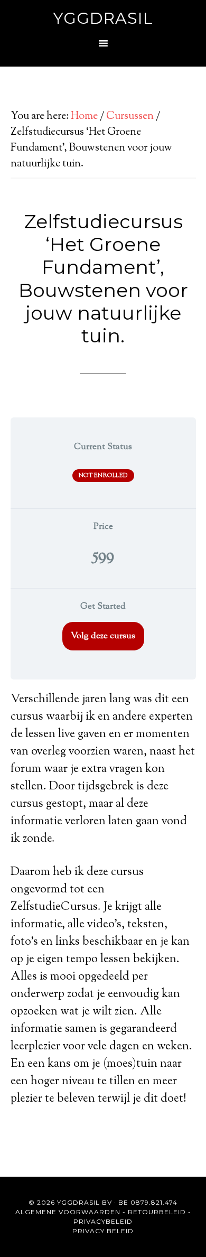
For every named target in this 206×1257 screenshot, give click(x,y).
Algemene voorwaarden (67, 1212)
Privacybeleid (103, 1221)
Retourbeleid (157, 1212)
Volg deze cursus (103, 636)
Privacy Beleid (103, 1231)
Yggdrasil (103, 18)
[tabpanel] (103, 899)
